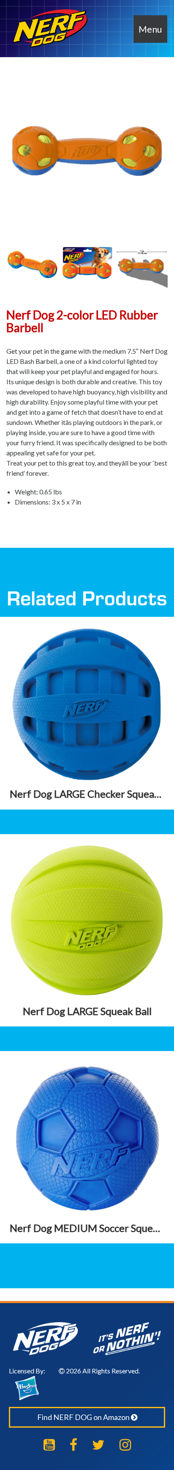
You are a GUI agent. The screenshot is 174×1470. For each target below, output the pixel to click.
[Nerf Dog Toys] (50, 28)
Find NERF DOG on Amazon (84, 1417)
